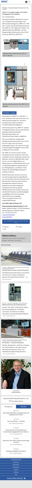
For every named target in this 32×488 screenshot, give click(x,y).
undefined (3, 226)
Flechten (11, 240)
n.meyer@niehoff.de (8, 215)
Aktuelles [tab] (23, 406)
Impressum (16, 462)
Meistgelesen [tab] (8, 406)
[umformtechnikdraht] (4, 2)
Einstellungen (5, 229)
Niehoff (5, 238)
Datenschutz (16, 464)
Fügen (5, 240)
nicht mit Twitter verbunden (16, 226)
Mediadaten (16, 467)
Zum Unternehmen (17, 401)
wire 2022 (12, 238)
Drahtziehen (21, 238)
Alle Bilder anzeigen (9, 113)
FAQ (16, 474)
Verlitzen (18, 240)
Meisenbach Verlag (16, 459)
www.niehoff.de (7, 217)
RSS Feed (16, 472)
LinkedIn (16, 469)
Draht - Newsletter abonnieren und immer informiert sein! (16, 221)
